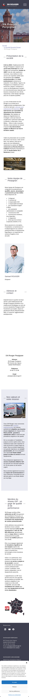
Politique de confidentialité (14, 694)
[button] (26, 663)
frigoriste (16, 109)
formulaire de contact (13, 647)
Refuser (14, 686)
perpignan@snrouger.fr (14, 646)
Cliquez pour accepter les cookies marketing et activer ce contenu (14, 163)
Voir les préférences (14, 691)
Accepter (14, 682)
